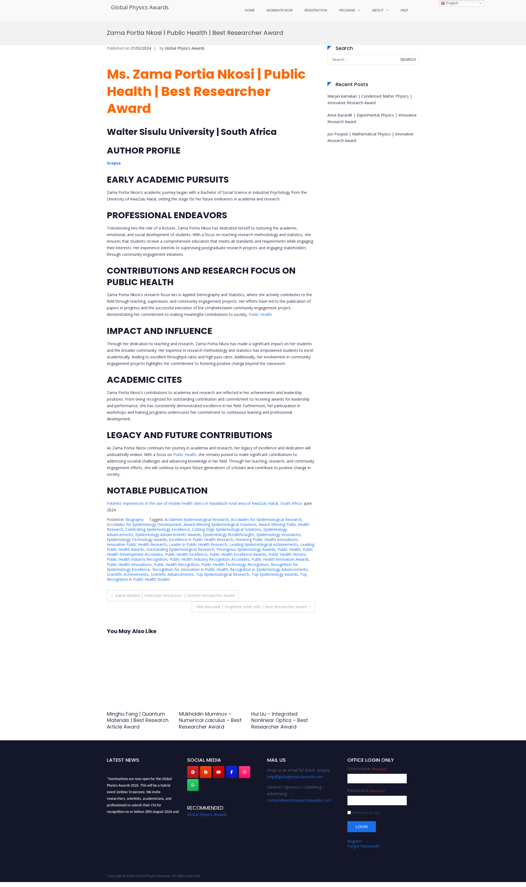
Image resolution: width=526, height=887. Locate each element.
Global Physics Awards (140, 7)
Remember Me (366, 812)
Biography (134, 519)
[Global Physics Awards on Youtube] (218, 772)
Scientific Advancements (172, 574)
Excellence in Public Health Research (201, 539)
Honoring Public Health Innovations (266, 539)
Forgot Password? (363, 846)
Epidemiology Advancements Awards (168, 534)
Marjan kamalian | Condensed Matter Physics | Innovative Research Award (369, 99)
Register (354, 841)
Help (404, 10)
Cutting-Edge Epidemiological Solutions (226, 529)
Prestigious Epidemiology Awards (245, 549)
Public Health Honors (287, 554)
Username (367, 769)
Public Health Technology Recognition (234, 564)
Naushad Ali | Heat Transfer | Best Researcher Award (129, 720)
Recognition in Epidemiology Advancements (269, 569)
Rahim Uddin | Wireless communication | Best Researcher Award (279, 720)
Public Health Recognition (176, 564)
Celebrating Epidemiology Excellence (157, 529)
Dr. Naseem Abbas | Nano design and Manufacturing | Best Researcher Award (210, 723)
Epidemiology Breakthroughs (228, 534)
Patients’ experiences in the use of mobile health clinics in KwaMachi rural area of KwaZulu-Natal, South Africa (204, 503)
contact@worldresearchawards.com (299, 800)
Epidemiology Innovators (278, 534)
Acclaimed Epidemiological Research (196, 519)
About (378, 10)
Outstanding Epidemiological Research (180, 549)
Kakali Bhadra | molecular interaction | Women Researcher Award (175, 595)
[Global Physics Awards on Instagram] (244, 772)
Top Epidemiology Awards (274, 574)
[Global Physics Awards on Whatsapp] (193, 785)
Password (366, 791)
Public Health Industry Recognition (137, 559)
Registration (316, 10)
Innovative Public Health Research (137, 544)
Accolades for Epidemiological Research (266, 519)
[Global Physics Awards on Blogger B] (205, 772)
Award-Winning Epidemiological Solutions (220, 524)
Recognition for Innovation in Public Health (190, 569)
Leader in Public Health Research (198, 544)
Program (347, 10)
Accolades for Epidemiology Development (144, 524)
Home (250, 10)
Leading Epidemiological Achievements (263, 544)
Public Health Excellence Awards (238, 554)
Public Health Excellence (186, 554)
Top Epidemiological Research (222, 574)
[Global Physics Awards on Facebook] (232, 772)
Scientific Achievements (127, 574)
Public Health (260, 314)
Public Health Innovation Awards (280, 559)
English (451, 3)
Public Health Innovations (129, 564)
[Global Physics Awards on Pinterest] (193, 772)
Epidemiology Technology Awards (137, 539)
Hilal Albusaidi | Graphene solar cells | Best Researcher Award (251, 606)
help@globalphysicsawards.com (295, 776)
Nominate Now (280, 10)
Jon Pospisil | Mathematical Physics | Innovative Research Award (370, 137)
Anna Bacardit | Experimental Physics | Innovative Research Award (372, 118)
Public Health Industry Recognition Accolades (209, 559)
